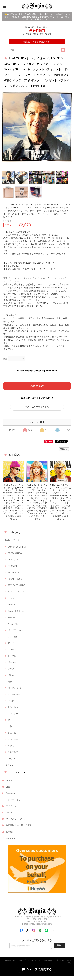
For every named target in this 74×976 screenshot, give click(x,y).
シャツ (11, 668)
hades (11, 598)
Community (12, 793)
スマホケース (14, 713)
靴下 (10, 720)
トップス (12, 656)
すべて (12, 430)
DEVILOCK (13, 559)
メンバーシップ (13, 799)
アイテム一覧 (11, 624)
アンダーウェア (15, 739)
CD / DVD (12, 758)
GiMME (11, 604)
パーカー (12, 662)
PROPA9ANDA (15, 553)
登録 (59, 945)
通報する (63, 449)
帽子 (10, 681)
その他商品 (13, 752)
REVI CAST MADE (16, 585)
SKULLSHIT (13, 572)
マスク (11, 700)
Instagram (11, 838)
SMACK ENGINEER (17, 546)
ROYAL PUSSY (15, 579)
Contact (10, 812)
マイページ (11, 806)
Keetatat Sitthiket (16, 611)
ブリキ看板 (13, 636)
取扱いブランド (12, 540)
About (9, 780)
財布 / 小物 (13, 707)
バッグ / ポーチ (15, 688)
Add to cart (37, 385)
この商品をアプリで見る (37, 407)
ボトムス (12, 675)
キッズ (11, 745)
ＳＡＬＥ (9, 765)
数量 (5, 359)
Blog (8, 787)
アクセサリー (14, 694)
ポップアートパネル (17, 630)
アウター (12, 643)
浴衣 (10, 726)
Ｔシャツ (12, 649)
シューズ (12, 732)
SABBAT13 (13, 566)
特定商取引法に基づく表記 (19, 825)
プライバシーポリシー (16, 819)
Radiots (11, 617)
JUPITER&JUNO (16, 591)
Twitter (9, 831)
